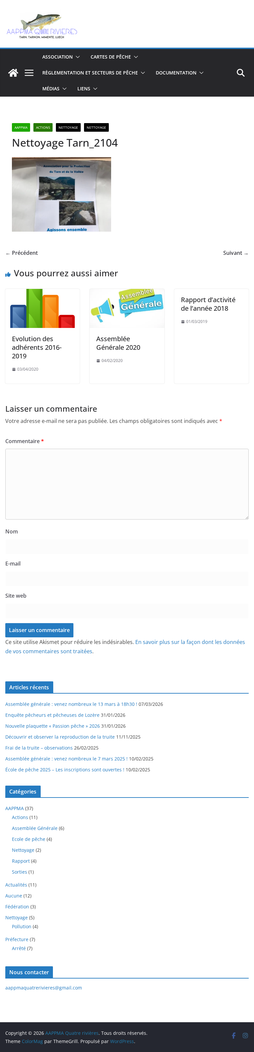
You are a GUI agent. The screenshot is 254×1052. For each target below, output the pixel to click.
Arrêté (19, 948)
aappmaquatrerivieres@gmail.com (43, 987)
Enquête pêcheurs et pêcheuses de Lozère (52, 715)
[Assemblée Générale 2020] (127, 293)
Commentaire (24, 441)
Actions (43, 127)
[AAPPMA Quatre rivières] (13, 73)
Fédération (17, 906)
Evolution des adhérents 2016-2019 (37, 347)
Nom (11, 531)
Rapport (21, 861)
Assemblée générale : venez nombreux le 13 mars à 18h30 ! (71, 704)
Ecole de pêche (28, 839)
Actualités (16, 885)
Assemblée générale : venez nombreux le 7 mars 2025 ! (66, 758)
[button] (76, 57)
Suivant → (236, 252)
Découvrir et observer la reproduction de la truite (60, 737)
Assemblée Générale (35, 828)
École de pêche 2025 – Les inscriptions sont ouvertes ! (64, 769)
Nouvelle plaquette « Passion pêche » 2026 (52, 726)
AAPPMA (21, 127)
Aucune (13, 895)
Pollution (21, 926)
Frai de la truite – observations (39, 748)
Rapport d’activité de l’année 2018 (208, 304)
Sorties (19, 872)
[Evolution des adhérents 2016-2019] (42, 293)
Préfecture (16, 939)
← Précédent (21, 252)
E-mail (13, 563)
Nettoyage (68, 127)
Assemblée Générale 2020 (118, 343)
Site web (15, 595)
